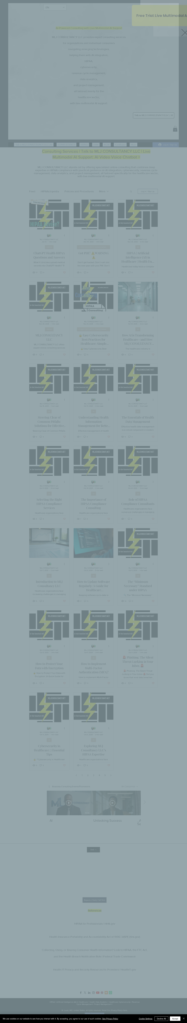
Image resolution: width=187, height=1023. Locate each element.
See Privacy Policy (110, 1018)
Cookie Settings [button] (145, 1018)
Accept (175, 1018)
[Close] (183, 1018)
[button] (179, 23)
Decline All (161, 1018)
